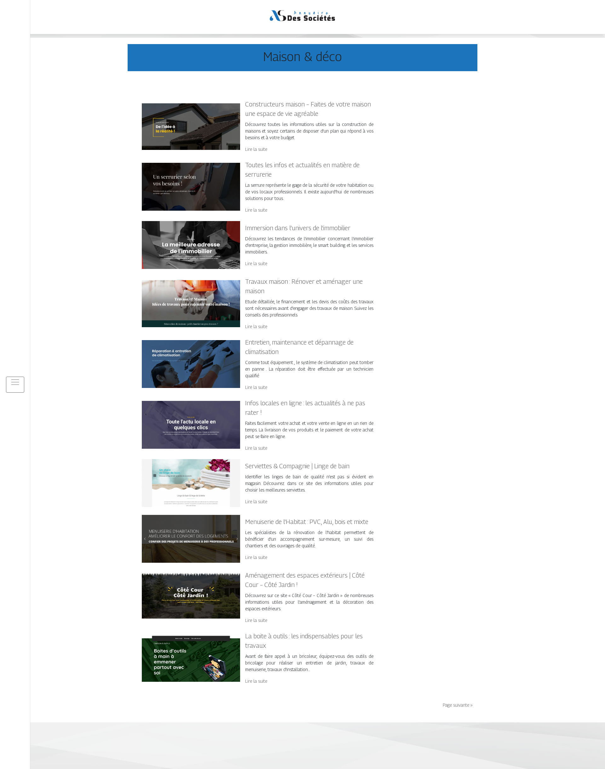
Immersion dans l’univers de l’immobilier (297, 228)
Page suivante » (458, 705)
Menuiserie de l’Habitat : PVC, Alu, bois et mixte (306, 522)
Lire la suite (256, 149)
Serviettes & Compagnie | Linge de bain (297, 466)
